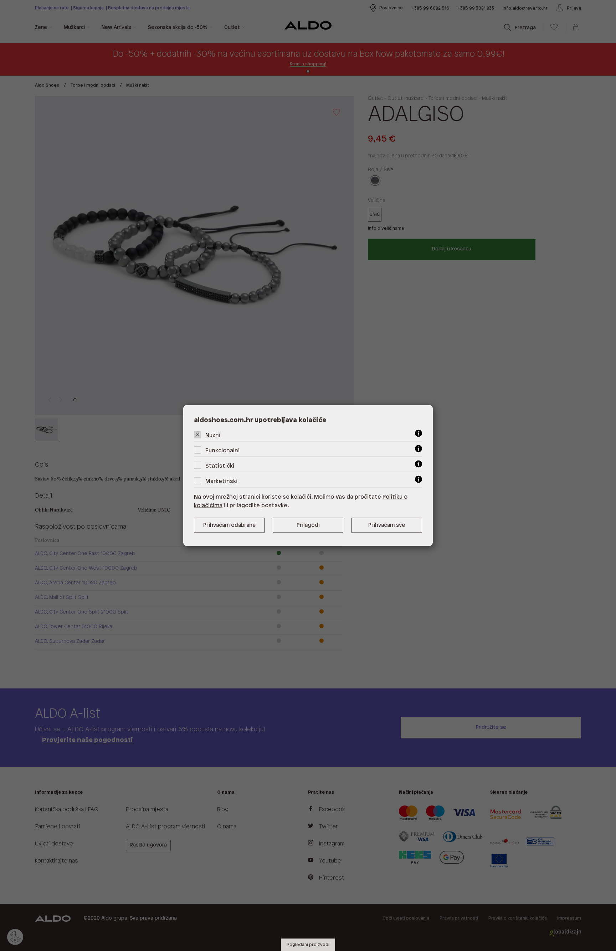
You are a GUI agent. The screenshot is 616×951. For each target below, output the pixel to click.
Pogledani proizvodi (308, 944)
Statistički (219, 466)
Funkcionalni (222, 451)
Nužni (212, 435)
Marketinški (221, 481)
